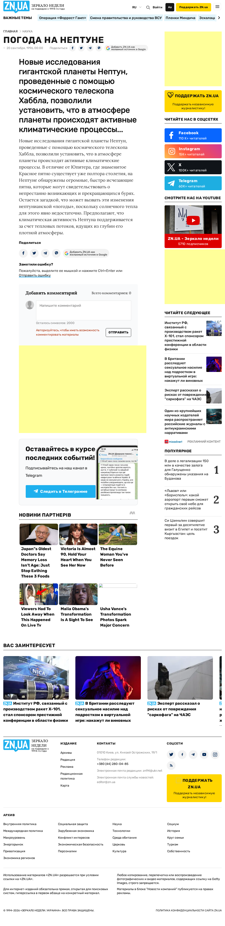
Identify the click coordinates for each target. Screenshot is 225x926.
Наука (117, 824)
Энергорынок (13, 844)
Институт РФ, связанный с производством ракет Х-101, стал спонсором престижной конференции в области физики (185, 336)
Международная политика (23, 831)
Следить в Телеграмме (63, 491)
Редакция (67, 760)
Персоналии (67, 851)
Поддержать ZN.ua (193, 7)
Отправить (118, 332)
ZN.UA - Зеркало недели (193, 238)
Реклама (66, 767)
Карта (64, 785)
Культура (119, 851)
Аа (170, 7)
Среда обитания (124, 838)
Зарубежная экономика (76, 831)
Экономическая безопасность (80, 844)
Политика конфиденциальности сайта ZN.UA (189, 910)
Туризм (172, 844)
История (173, 831)
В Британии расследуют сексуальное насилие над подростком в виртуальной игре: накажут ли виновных (184, 370)
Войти (157, 7)
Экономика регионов (19, 858)
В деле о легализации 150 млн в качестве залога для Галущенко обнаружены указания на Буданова (187, 470)
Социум (173, 824)
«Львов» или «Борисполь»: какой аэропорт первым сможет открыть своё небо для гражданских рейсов (186, 499)
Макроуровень (14, 838)
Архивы (66, 753)
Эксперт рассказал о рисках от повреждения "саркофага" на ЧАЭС (185, 394)
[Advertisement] (82, 389)
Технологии (121, 831)
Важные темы (17, 18)
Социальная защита (73, 824)
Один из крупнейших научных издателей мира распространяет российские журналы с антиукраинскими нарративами (185, 422)
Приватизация (14, 851)
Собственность (178, 851)
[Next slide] (218, 17)
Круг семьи (175, 838)
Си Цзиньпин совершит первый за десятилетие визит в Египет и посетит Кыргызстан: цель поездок (186, 529)
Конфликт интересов (74, 838)
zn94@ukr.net (152, 771)
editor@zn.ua (106, 782)
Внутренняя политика (19, 824)
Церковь (118, 844)
